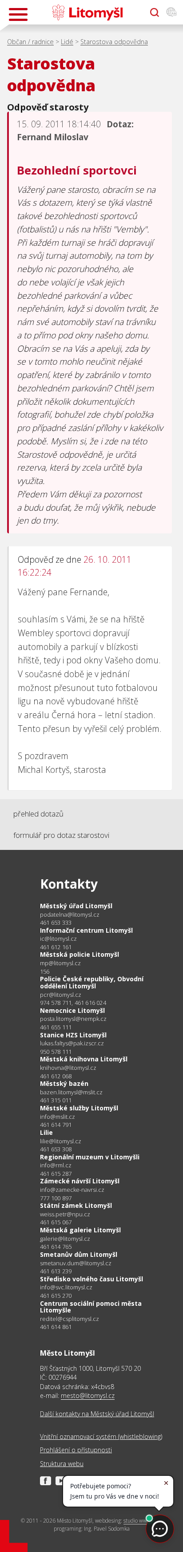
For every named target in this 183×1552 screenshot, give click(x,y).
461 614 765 (56, 1247)
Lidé (67, 41)
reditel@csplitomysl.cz (69, 1319)
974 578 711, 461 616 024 (73, 1003)
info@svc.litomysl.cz (66, 1287)
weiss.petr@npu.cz (65, 1214)
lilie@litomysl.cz (60, 1141)
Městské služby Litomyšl (79, 1108)
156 (45, 971)
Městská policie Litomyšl (79, 954)
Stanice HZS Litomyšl (73, 1035)
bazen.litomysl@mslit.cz (71, 1092)
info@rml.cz (56, 1165)
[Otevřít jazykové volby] (171, 12)
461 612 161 (56, 947)
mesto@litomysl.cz (88, 1395)
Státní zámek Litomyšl (76, 1205)
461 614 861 (56, 1327)
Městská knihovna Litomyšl (83, 1059)
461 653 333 (56, 922)
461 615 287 (56, 1174)
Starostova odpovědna (114, 41)
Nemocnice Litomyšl (72, 1010)
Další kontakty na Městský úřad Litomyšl (97, 1414)
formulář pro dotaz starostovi (61, 835)
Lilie (46, 1132)
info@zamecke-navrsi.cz (72, 1189)
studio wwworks (142, 1520)
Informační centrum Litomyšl (86, 930)
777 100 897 (56, 1198)
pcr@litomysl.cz (60, 994)
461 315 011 (56, 1100)
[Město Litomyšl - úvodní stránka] (87, 12)
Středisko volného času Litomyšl (91, 1279)
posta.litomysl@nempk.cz (73, 1019)
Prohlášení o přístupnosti (76, 1450)
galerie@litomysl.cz (65, 1238)
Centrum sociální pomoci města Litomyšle (91, 1307)
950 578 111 (56, 1052)
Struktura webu (62, 1463)
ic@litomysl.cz (58, 938)
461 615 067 (56, 1222)
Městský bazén (64, 1083)
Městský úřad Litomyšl (76, 906)
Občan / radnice (30, 41)
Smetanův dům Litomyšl (78, 1254)
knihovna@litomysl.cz (68, 1067)
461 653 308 (56, 1149)
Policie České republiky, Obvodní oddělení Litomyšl (91, 982)
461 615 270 (56, 1296)
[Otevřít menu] (18, 14)
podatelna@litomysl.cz (69, 914)
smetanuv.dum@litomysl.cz (75, 1263)
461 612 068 (56, 1076)
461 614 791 (56, 1125)
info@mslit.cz (57, 1116)
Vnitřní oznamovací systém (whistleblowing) (101, 1436)
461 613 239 (56, 1271)
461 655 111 (56, 1027)
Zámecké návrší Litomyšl (79, 1181)
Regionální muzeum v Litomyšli (89, 1157)
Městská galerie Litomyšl (80, 1230)
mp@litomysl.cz (60, 963)
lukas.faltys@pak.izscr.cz (72, 1043)
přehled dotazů (38, 814)
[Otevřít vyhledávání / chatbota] (154, 12)
